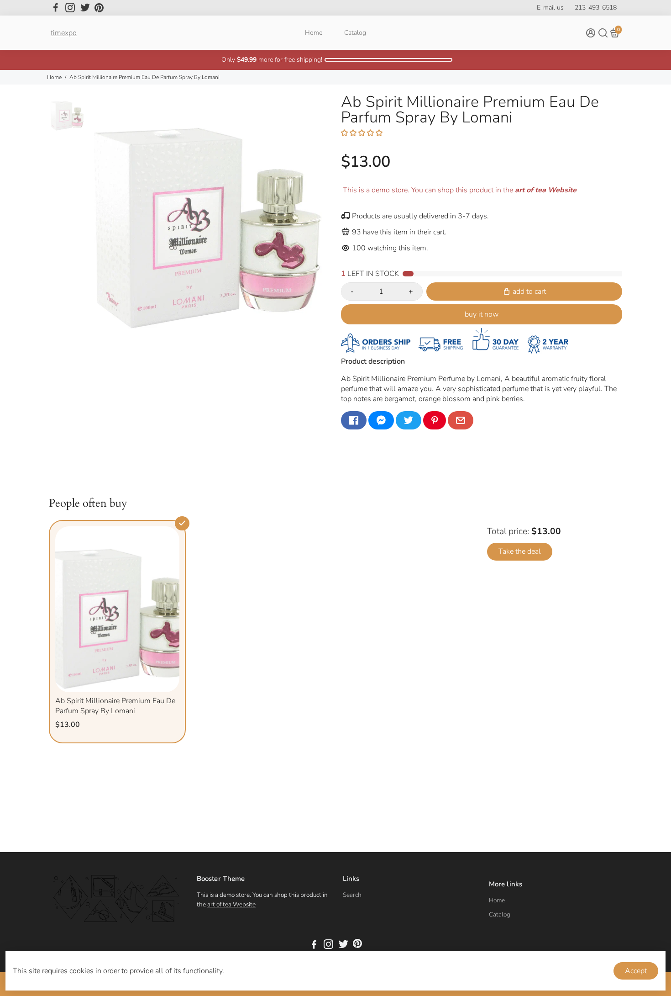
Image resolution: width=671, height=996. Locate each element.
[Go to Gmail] (460, 420)
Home (313, 32)
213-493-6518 (596, 7)
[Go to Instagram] (70, 7)
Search (352, 894)
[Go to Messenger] (381, 420)
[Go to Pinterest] (99, 7)
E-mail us (550, 7)
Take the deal (519, 551)
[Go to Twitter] (85, 7)
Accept (636, 971)
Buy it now (481, 314)
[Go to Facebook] (56, 7)
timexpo (64, 33)
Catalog (355, 32)
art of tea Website (231, 904)
